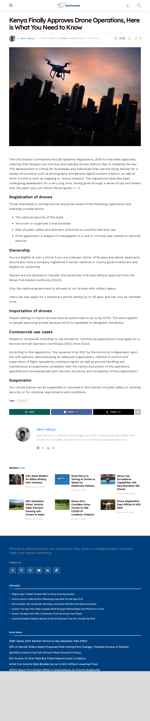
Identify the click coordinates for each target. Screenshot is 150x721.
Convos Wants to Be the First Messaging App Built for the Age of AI (47, 599)
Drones (22, 400)
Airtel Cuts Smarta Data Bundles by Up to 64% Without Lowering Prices (53, 664)
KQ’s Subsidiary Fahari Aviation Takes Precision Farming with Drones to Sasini (35, 508)
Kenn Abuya (27, 38)
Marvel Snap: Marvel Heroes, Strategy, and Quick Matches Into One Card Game (54, 604)
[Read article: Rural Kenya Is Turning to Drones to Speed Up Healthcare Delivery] (62, 479)
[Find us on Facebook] (12, 570)
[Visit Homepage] (69, 5)
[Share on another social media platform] (138, 412)
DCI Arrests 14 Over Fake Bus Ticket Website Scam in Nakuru (47, 658)
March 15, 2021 (126, 512)
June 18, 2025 (79, 490)
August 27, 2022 (35, 519)
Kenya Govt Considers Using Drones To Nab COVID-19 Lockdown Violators (82, 508)
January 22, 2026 (36, 487)
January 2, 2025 (127, 494)
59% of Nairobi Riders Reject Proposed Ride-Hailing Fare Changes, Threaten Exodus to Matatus (69, 646)
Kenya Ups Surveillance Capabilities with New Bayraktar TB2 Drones (128, 482)
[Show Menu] (11, 5)
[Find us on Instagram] (30, 570)
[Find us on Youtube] (38, 570)
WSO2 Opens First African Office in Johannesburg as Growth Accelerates (54, 670)
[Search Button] (139, 5)
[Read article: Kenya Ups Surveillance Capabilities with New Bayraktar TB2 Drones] (108, 479)
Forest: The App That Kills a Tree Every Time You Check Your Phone (47, 613)
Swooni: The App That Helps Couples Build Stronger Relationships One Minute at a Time (58, 608)
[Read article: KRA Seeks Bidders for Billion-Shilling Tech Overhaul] (16, 479)
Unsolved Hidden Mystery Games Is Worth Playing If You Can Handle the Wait (53, 618)
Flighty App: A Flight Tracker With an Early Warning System (43, 594)
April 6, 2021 (79, 519)
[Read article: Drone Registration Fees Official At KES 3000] (108, 504)
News (63, 38)
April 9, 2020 (48, 38)
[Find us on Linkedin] (47, 570)
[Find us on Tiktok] (56, 570)
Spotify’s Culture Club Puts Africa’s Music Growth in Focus (45, 652)
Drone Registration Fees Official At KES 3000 (128, 504)
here (75, 188)
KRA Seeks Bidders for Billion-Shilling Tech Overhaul (37, 479)
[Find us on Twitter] (21, 570)
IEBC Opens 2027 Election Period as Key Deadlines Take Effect (48, 641)
